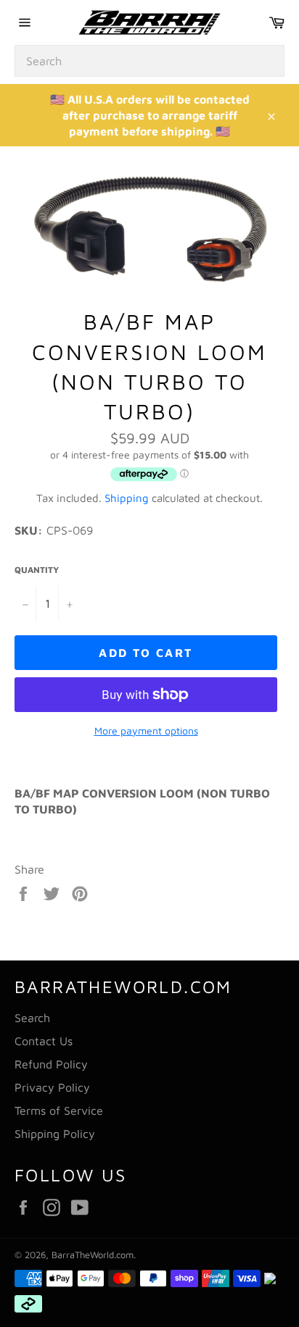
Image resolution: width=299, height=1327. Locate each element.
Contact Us (44, 1040)
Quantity (37, 569)
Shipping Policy (55, 1133)
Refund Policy (51, 1064)
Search (32, 1017)
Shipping (127, 498)
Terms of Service (59, 1110)
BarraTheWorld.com (93, 1254)
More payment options (146, 730)
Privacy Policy (52, 1087)
